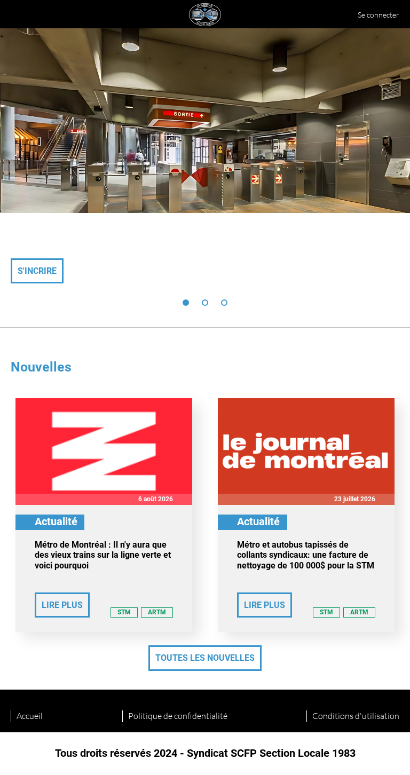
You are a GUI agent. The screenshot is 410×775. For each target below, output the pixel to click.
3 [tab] (224, 302)
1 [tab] (186, 302)
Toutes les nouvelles (205, 658)
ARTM (157, 612)
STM (124, 612)
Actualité (56, 522)
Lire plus (62, 605)
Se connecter (378, 14)
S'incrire (37, 271)
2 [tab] (205, 302)
